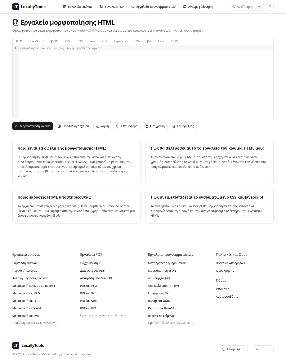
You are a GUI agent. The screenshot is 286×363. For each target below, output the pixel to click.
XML (68, 41)
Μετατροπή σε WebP (26, 308)
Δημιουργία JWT (159, 278)
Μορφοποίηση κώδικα (35, 126)
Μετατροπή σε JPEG (26, 293)
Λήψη (105, 126)
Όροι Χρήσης (225, 271)
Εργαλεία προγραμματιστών (156, 7)
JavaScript (37, 41)
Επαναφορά (129, 126)
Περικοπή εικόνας (24, 271)
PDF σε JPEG (88, 286)
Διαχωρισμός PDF (92, 271)
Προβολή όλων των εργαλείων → (35, 323)
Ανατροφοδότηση (200, 7)
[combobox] (233, 349)
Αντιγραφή (157, 126)
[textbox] (146, 82)
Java (92, 41)
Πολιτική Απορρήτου (230, 263)
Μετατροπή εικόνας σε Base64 (33, 286)
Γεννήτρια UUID (159, 301)
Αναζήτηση (249, 7)
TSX (137, 41)
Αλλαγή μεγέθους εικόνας (30, 278)
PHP (104, 41)
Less (161, 41)
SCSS (174, 41)
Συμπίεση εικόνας (24, 263)
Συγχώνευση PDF (92, 263)
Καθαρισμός (185, 126)
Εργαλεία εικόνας (80, 7)
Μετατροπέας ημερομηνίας (167, 263)
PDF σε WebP (89, 301)
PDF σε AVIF (88, 308)
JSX (149, 41)
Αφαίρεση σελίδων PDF (96, 278)
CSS (80, 41)
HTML (20, 41)
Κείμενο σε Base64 (161, 308)
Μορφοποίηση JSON (162, 271)
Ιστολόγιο (222, 289)
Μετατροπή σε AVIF (25, 316)
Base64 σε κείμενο (161, 316)
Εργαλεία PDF (114, 7)
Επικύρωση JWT (159, 293)
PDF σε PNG (88, 293)
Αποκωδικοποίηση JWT (163, 286)
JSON (54, 41)
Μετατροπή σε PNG (26, 301)
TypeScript (121, 41)
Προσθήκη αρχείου (76, 126)
